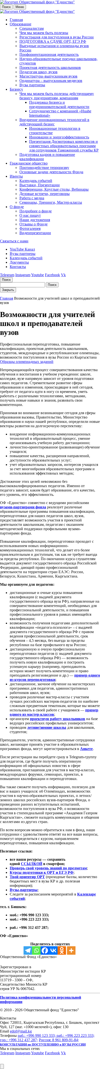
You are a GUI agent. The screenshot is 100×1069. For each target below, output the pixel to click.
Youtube (37, 275)
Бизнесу (16, 89)
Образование (20, 24)
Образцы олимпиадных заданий (26, 362)
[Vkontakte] (53, 950)
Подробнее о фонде (35, 211)
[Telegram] (28, 950)
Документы (19, 262)
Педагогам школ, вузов (38, 72)
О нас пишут (30, 215)
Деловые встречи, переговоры (44, 194)
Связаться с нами (14, 241)
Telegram (7, 275)
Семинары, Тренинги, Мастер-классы (50, 202)
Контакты (18, 267)
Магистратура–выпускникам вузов (48, 76)
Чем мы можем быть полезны (43, 33)
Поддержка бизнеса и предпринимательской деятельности (59, 104)
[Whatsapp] (36, 950)
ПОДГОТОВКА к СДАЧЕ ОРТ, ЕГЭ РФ (52, 41)
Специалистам (31, 28)
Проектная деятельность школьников (50, 67)
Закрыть (8, 290)
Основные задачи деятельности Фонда (51, 172)
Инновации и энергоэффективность (59, 137)
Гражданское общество (29, 163)
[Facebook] (45, 950)
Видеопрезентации (35, 233)
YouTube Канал (22, 249)
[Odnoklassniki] (62, 950)
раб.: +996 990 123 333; (37, 1035)
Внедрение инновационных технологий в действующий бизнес (54, 122)
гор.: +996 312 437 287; (19, 1040)
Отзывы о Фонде (33, 224)
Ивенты (16, 176)
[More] (71, 950)
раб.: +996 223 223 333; (75, 1035)
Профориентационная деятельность (49, 54)
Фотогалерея (30, 228)
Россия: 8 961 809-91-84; (59, 1040)
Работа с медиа (31, 198)
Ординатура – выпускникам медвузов (50, 81)
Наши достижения (34, 220)
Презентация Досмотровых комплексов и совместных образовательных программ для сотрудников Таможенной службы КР (64, 145)
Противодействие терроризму (44, 168)
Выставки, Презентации (39, 185)
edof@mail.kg (21, 1031)
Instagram (22, 275)
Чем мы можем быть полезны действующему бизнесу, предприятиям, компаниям (56, 96)
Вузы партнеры (32, 85)
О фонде (17, 207)
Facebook (52, 275)
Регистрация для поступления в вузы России (56, 37)
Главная (16, 20)
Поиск (6, 7)
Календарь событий (35, 181)
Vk (63, 275)
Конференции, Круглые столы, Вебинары (54, 189)
